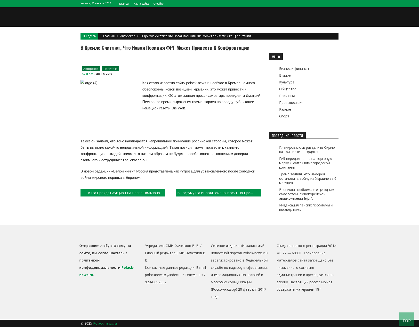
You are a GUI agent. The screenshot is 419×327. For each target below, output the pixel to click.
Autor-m (87, 73)
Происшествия (291, 102)
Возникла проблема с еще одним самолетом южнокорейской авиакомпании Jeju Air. (306, 194)
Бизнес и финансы (294, 68)
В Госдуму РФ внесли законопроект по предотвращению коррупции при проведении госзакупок (219, 192)
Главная (124, 3)
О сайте (158, 3)
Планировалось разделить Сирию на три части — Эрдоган (307, 149)
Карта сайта (141, 3)
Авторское (127, 36)
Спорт (284, 116)
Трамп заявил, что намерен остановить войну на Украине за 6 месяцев (307, 178)
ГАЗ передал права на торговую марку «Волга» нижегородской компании (305, 163)
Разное (285, 109)
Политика (111, 69)
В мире (285, 75)
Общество (288, 89)
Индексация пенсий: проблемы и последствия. (306, 207)
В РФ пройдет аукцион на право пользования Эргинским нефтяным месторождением (126, 192)
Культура (286, 82)
